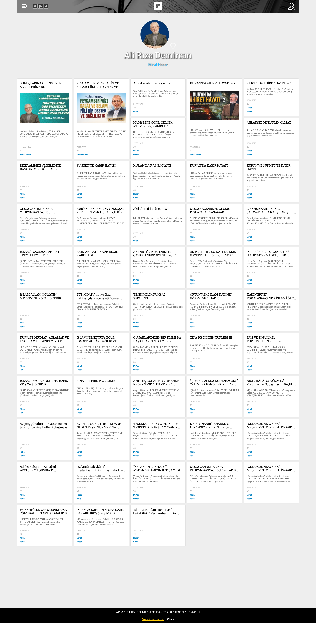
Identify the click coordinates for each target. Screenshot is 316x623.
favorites (147, 7)
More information (153, 619)
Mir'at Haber (158, 64)
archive (167, 7)
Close (170, 619)
